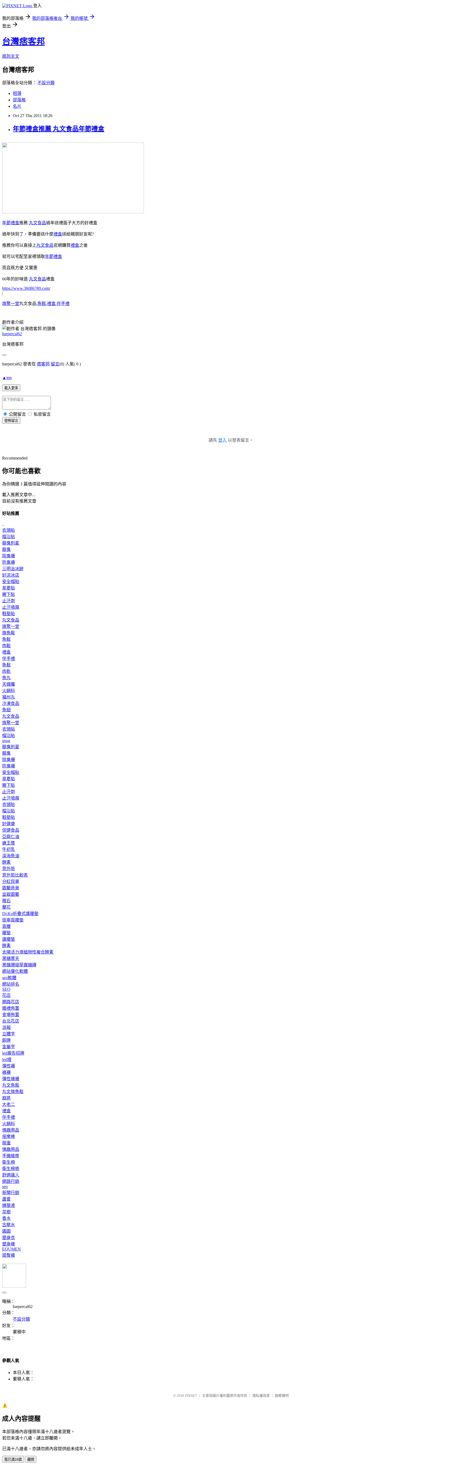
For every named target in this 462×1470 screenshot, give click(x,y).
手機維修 (10, 1155)
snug (6, 740)
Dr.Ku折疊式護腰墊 (20, 913)
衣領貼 (8, 530)
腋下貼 (8, 594)
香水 (6, 1218)
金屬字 (8, 1046)
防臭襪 (8, 562)
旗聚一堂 (10, 303)
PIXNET (191, 1396)
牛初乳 (8, 849)
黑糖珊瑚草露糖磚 (19, 965)
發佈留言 (11, 421)
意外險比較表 (15, 875)
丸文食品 (37, 223)
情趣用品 (10, 1130)
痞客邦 (43, 364)
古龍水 (8, 1224)
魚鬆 (41, 303)
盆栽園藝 (10, 894)
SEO (6, 989)
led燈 (6, 1059)
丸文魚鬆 (10, 1085)
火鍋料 (8, 690)
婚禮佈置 (10, 1008)
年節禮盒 (10, 223)
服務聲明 (282, 1396)
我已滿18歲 (13, 1459)
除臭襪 (8, 556)
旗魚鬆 (8, 633)
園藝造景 (10, 888)
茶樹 (6, 1212)
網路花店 (10, 1002)
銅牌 (6, 1040)
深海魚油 (10, 856)
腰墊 (6, 933)
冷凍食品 (10, 703)
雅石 (6, 900)
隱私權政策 (261, 1396)
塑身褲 (8, 1244)
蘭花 (6, 907)
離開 (30, 1459)
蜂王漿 (8, 843)
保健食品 (10, 830)
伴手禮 (63, 303)
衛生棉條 (10, 1168)
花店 (6, 995)
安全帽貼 (10, 581)
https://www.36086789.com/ (26, 288)
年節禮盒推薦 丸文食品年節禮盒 (58, 128)
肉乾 (6, 671)
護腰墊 (8, 939)
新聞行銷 (10, 1192)
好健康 (8, 823)
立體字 (8, 1034)
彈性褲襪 (10, 1079)
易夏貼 (8, 588)
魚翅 (6, 710)
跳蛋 (6, 1143)
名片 (17, 106)
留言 (55, 364)
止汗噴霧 (10, 607)
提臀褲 (8, 1255)
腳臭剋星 (10, 543)
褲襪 (6, 1072)
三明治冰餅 (13, 568)
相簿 (17, 93)
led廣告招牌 (13, 1053)
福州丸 (8, 697)
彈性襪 (8, 1066)
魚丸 (6, 678)
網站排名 (10, 984)
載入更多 (11, 388)
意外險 (8, 868)
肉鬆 (6, 645)
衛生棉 (8, 1162)
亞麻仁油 (10, 836)
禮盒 (57, 234)
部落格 (19, 100)
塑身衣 (8, 1237)
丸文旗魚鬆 (13, 1091)
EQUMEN (11, 1249)
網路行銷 (10, 1181)
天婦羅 (8, 684)
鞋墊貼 (8, 613)
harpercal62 (12, 333)
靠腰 (6, 926)
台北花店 (10, 1021)
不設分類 (46, 82)
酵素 (6, 862)
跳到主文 (10, 56)
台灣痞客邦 (23, 41)
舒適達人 (10, 1175)
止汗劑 (8, 601)
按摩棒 (8, 1136)
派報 (6, 1027)
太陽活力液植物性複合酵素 (27, 952)
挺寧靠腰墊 (13, 920)
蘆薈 (6, 1199)
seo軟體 (9, 977)
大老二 (8, 1104)
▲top (7, 377)
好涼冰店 (10, 575)
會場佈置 (10, 1014)
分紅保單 (10, 881)
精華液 (8, 1205)
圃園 (6, 1231)
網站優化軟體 (15, 971)
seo (5, 1186)
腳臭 (6, 549)
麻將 (6, 1098)
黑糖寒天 (10, 958)
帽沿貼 (8, 536)
